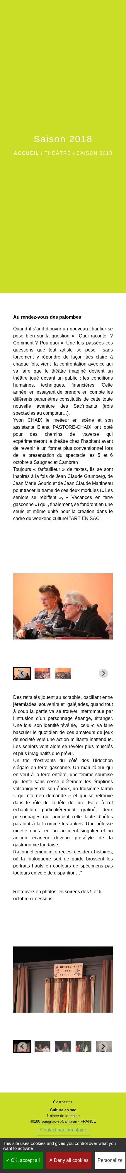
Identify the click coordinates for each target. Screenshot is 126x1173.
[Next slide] (103, 673)
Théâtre (58, 153)
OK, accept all (25, 1160)
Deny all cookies (70, 1160)
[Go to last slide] (22, 673)
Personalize (110, 1160)
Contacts (63, 1102)
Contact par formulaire (63, 1129)
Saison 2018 (94, 153)
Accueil (26, 153)
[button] (42, 673)
